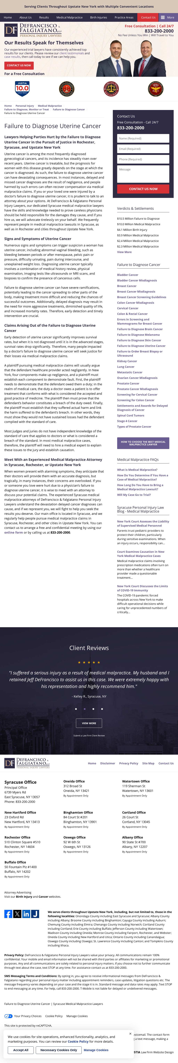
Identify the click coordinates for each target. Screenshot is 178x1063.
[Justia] (35, 914)
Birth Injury (24, 897)
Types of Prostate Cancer (134, 426)
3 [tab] (93, 709)
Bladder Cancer (127, 275)
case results (12, 57)
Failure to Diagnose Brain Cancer (140, 329)
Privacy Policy (128, 763)
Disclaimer (107, 763)
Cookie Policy (54, 1016)
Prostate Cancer (128, 383)
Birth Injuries (98, 17)
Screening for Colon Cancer (135, 400)
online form (13, 532)
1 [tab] (76, 709)
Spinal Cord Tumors (130, 415)
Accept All (20, 1050)
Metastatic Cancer (129, 372)
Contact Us (148, 17)
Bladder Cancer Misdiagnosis (137, 280)
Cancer (43, 897)
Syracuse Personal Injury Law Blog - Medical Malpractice (140, 509)
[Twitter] (17, 914)
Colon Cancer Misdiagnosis (135, 303)
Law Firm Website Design (152, 1052)
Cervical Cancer (127, 308)
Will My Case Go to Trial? (134, 495)
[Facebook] (8, 914)
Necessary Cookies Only (59, 1050)
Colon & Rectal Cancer (132, 314)
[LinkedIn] (26, 914)
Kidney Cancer (127, 361)
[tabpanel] (22, 89)
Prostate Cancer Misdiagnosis (137, 389)
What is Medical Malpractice (136, 470)
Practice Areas (124, 17)
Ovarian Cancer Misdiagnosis (137, 378)
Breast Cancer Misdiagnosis (136, 291)
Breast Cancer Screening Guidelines (141, 297)
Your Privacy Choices (28, 1016)
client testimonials (71, 53)
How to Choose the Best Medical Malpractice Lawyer (143, 443)
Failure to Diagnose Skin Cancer (139, 340)
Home (8, 17)
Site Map (148, 763)
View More (124, 252)
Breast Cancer (126, 286)
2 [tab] (84, 709)
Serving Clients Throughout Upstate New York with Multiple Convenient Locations (89, 6)
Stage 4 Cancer (127, 421)
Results (44, 17)
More (170, 17)
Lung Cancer (125, 367)
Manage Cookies (77, 1016)
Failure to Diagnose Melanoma (138, 335)
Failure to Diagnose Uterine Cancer (141, 346)
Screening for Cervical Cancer (137, 394)
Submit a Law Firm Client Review (89, 735)
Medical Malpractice (69, 17)
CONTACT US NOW (19, 65)
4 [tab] (102, 709)
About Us (25, 17)
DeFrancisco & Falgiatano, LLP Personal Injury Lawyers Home (33, 30)
